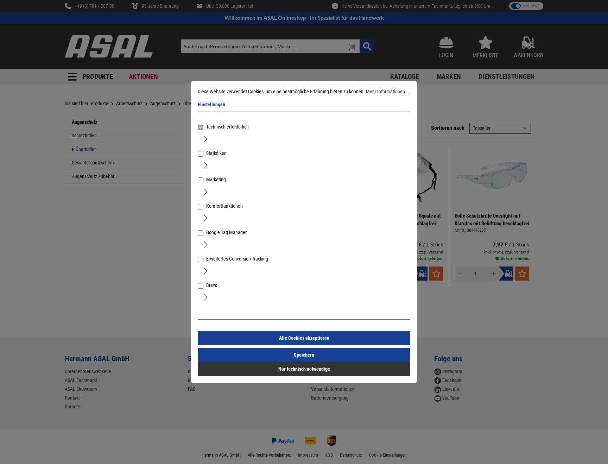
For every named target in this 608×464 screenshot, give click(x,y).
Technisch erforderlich (227, 127)
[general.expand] (206, 138)
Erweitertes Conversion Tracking (237, 259)
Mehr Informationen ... (388, 91)
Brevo (211, 285)
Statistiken (216, 153)
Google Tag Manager (226, 232)
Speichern (304, 355)
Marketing (216, 179)
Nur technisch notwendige (304, 369)
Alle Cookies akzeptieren (304, 338)
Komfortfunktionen (224, 206)
